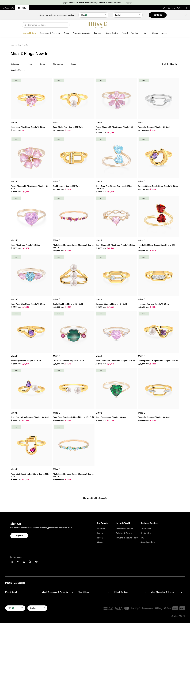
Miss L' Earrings (121, 592)
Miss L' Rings (83, 592)
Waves (100, 542)
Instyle (100, 533)
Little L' (145, 33)
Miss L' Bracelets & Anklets (162, 592)
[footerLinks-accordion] (22, 592)
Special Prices (29, 33)
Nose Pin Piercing (130, 33)
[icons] (11, 562)
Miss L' (100, 538)
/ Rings (19, 45)
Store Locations (147, 542)
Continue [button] (158, 15)
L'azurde (13, 45)
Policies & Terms (124, 533)
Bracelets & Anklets (81, 33)
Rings (66, 33)
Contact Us (145, 533)
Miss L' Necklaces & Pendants (55, 592)
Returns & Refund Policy (127, 538)
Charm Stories (111, 33)
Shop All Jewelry (159, 33)
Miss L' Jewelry (11, 592)
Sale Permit (145, 528)
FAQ (142, 538)
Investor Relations (124, 528)
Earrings (97, 33)
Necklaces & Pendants (50, 33)
